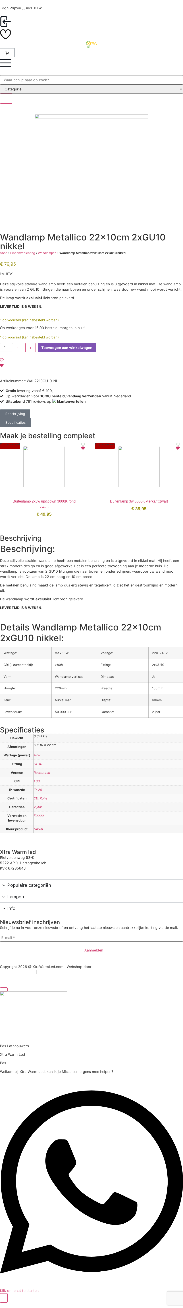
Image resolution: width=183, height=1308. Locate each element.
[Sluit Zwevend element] (4, 989)
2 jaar (38, 807)
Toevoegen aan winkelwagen (66, 347)
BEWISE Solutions (105, 967)
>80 (37, 781)
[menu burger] (5, 63)
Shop (3, 253)
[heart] (5, 34)
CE (36, 798)
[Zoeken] (6, 99)
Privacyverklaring (50, 972)
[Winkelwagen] (7, 52)
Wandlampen (47, 253)
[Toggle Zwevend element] (4, 1298)
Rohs (44, 798)
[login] (5, 21)
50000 (39, 816)
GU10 (38, 764)
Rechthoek (42, 772)
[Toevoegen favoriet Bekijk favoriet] (83, 446)
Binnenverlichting (22, 253)
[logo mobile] (91, 44)
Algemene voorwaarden (17, 972)
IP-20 (38, 790)
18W (37, 755)
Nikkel (38, 829)
